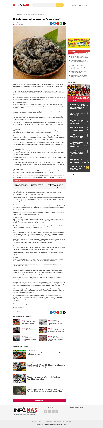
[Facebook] (45, 411)
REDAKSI (34, 421)
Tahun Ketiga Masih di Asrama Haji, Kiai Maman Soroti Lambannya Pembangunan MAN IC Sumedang (46, 366)
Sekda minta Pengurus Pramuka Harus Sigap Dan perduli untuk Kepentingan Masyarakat (55, 339)
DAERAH (36, 10)
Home (14, 10)
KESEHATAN (15, 24)
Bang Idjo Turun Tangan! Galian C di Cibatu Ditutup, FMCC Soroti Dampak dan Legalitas (45, 353)
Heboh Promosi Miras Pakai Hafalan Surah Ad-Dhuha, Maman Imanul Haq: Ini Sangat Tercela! (79, 76)
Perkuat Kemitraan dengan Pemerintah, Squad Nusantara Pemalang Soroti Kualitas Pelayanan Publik (79, 161)
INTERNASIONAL (21, 10)
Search (60, 5)
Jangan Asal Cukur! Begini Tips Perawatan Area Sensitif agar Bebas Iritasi (21, 186)
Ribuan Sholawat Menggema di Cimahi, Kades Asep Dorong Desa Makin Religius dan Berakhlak (45, 378)
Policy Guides (60, 421)
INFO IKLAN (39, 421)
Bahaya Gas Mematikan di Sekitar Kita (29, 329)
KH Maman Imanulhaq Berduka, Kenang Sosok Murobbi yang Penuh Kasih (79, 71)
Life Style (70, 10)
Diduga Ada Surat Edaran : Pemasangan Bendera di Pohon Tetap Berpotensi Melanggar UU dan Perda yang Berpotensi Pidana (45, 390)
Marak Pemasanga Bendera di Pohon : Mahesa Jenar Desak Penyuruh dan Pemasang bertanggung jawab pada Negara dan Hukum (79, 144)
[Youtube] (56, 411)
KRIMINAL (49, 10)
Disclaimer (68, 421)
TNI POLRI (42, 10)
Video (76, 10)
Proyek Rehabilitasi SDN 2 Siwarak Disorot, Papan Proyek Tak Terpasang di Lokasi (77, 168)
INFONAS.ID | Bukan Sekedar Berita (51, 424)
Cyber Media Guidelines (50, 421)
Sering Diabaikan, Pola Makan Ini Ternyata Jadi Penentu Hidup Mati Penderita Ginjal (56, 330)
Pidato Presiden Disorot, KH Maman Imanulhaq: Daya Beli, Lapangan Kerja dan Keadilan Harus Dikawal (79, 67)
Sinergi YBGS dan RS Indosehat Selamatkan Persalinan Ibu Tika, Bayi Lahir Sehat (29, 339)
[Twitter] (53, 411)
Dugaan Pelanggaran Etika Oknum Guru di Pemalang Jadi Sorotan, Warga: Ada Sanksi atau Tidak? (77, 136)
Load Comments (39, 400)
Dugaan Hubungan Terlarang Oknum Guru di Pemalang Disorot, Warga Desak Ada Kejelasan (77, 122)
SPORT (55, 10)
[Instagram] (49, 411)
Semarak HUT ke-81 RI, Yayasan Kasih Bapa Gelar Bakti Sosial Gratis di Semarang (81, 99)
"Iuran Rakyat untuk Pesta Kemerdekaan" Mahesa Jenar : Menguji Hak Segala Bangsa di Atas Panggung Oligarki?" (77, 153)
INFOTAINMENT (62, 10)
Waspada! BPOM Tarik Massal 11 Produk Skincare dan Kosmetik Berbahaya (55, 186)
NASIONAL (29, 10)
